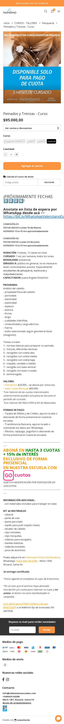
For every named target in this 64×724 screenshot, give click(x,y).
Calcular (49, 182)
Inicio (7, 23)
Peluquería (48, 23)
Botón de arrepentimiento (17, 703)
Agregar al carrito (32, 166)
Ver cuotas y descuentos (18, 128)
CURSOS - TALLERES (26, 23)
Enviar (46, 629)
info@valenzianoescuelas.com (19, 693)
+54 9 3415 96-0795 (27, 561)
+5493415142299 (11, 696)
